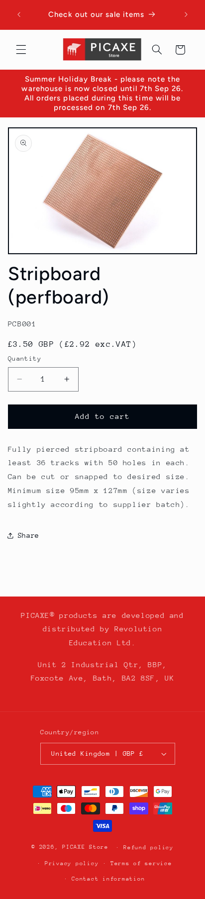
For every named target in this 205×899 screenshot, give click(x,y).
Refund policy (148, 847)
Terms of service (141, 863)
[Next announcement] (186, 14)
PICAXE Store (85, 847)
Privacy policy (72, 863)
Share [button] (28, 535)
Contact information (108, 879)
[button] (20, 49)
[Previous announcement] (19, 14)
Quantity (24, 358)
